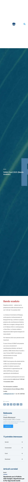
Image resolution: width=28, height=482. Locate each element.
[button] (24, 24)
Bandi (4, 169)
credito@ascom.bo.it (8, 394)
